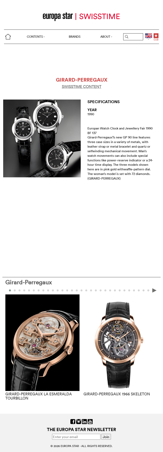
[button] (14, 290)
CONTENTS (35, 36)
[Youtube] (90, 421)
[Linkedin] (84, 421)
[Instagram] (78, 421)
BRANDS (75, 36)
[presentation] (8, 290)
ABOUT (105, 36)
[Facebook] (72, 421)
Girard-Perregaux (28, 282)
